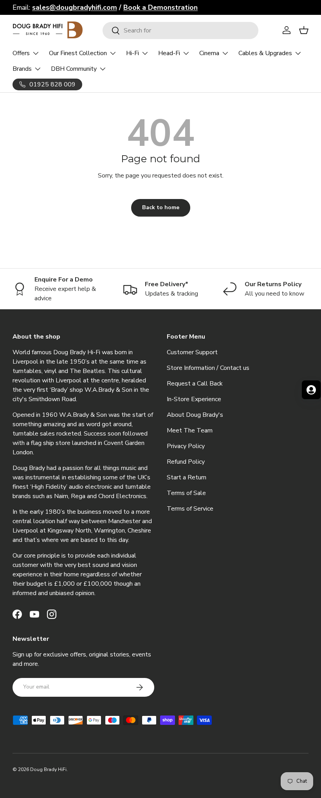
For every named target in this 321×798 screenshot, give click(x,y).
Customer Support (192, 352)
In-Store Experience (194, 399)
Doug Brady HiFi (48, 769)
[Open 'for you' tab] (311, 389)
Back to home (160, 207)
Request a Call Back (195, 383)
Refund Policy (186, 461)
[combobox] (181, 30)
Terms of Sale (186, 493)
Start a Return (186, 477)
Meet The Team (190, 430)
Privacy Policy (186, 446)
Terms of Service (190, 508)
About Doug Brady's (195, 415)
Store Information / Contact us (208, 368)
